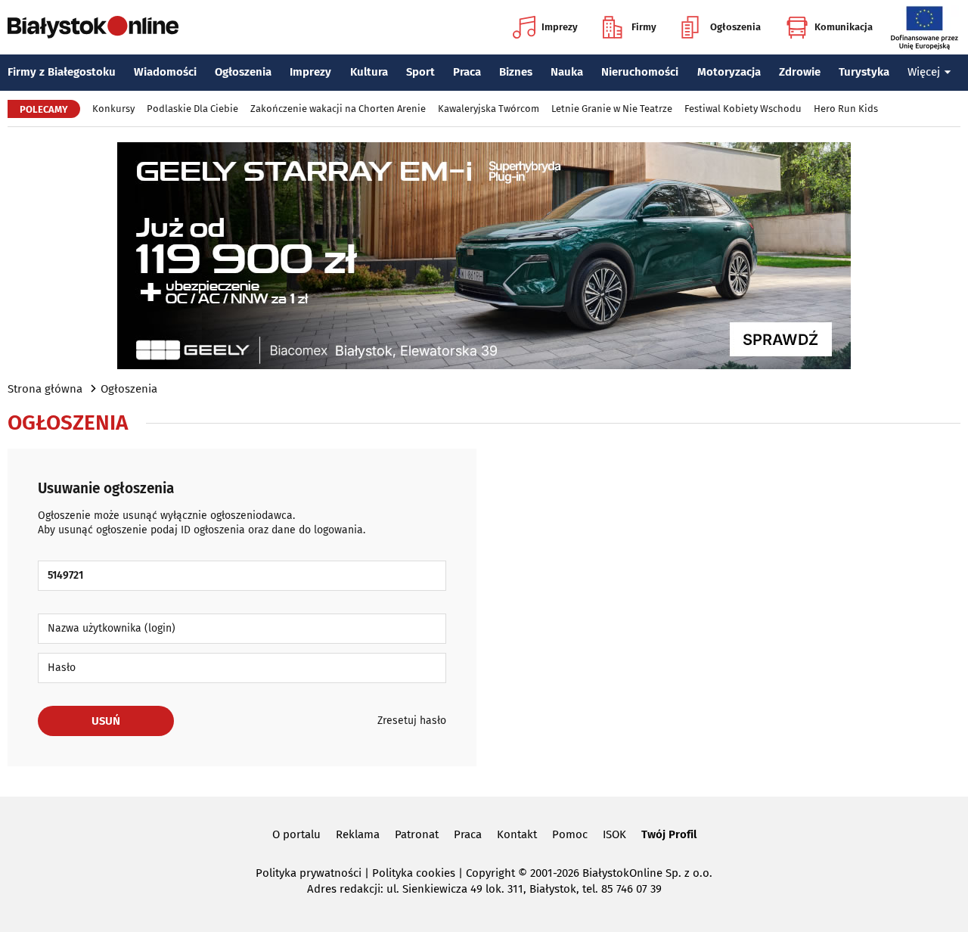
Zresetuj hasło (411, 720)
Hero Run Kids (846, 108)
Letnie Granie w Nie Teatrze (611, 108)
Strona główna (45, 389)
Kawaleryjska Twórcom (488, 108)
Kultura (369, 72)
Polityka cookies (413, 873)
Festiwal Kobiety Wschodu (743, 108)
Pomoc (570, 834)
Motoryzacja (729, 72)
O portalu (296, 834)
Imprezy (559, 27)
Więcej (924, 72)
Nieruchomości (639, 72)
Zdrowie (800, 72)
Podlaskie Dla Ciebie (192, 108)
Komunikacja (843, 27)
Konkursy (113, 108)
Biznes (515, 72)
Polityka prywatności (308, 873)
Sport (420, 72)
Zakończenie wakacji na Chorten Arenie (338, 108)
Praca (467, 72)
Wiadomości (165, 72)
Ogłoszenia (735, 27)
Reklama (358, 834)
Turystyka (864, 72)
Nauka (567, 72)
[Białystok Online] (93, 27)
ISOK (614, 834)
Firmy (643, 27)
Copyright (490, 873)
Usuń (106, 721)
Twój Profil (669, 834)
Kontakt (517, 834)
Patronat (417, 834)
